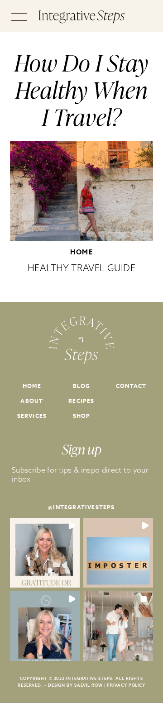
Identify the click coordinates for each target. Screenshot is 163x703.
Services (32, 416)
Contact (131, 386)
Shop (82, 416)
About (31, 401)
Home (81, 252)
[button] (45, 553)
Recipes (81, 401)
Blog (82, 386)
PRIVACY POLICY (126, 685)
